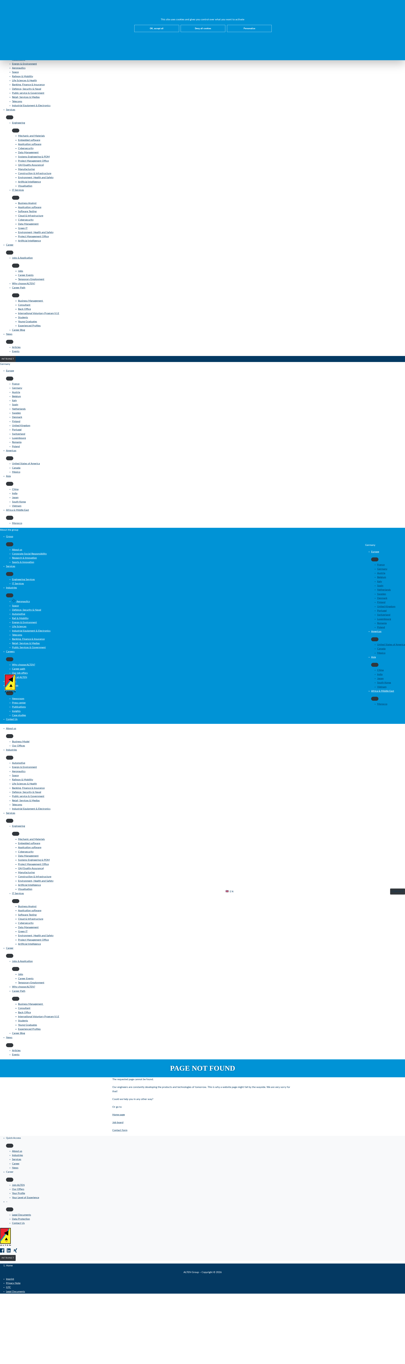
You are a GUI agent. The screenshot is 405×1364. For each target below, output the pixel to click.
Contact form (119, 1130)
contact (397, 891)
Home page (118, 1114)
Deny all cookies (203, 28)
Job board (117, 1122)
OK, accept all (156, 28)
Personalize (249, 28)
